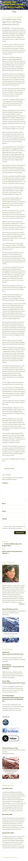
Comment (5, 483)
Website (4, 519)
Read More (22, 604)
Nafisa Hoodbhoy (17, 17)
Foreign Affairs (9, 468)
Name (4, 503)
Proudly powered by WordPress (9, 857)
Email (4, 511)
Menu (14, 11)
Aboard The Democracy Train (12, 3)
